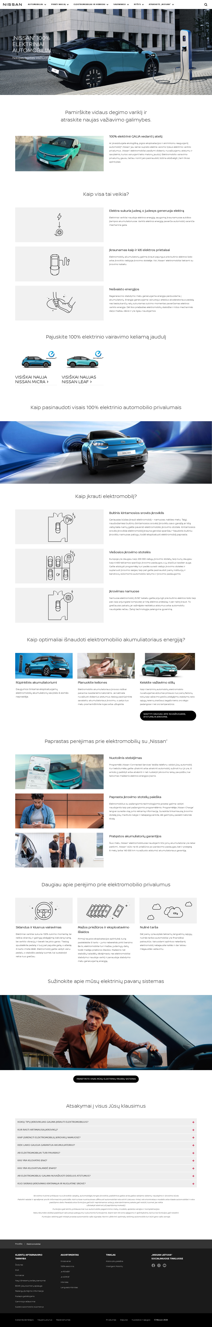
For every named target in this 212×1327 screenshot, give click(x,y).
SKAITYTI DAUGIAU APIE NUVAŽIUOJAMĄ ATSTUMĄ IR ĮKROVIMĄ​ (164, 715)
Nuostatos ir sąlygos (141, 1320)
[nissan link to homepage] (12, 4)
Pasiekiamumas (63, 1320)
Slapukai (124, 1320)
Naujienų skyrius (45, 1320)
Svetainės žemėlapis (24, 1320)
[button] (37, 4)
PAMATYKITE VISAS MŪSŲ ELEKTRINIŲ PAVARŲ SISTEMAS (106, 1079)
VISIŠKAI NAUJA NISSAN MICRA (31, 379)
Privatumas (111, 1320)
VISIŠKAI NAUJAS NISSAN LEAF (79, 379)
